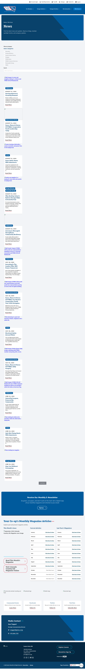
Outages (63, 2)
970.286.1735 (14, 633)
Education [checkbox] (8, 51)
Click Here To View (49, 532)
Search (5, 68)
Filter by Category (8, 46)
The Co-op (10, 22)
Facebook (33, 603)
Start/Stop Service (46, 2)
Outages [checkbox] (7, 57)
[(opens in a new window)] (25, 657)
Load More (42, 483)
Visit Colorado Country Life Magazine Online (12, 569)
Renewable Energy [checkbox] (10, 63)
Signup (41, 508)
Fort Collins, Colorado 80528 (30, 651)
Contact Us (70, 2)
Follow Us (32, 608)
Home (5, 22)
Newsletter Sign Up (65, 652)
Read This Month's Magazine (13, 561)
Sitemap (31, 665)
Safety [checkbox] (7, 65)
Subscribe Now (72, 608)
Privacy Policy (25, 665)
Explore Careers (64, 647)
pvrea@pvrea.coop (28, 654)
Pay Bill (55, 2)
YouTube (72, 603)
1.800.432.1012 (27, 652)
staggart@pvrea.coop (16, 630)
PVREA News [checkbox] (8, 59)
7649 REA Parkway (28, 649)
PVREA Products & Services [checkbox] (12, 61)
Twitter (52, 603)
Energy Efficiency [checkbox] (9, 53)
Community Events (13, 603)
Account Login (34, 2)
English (74, 665)
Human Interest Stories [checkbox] (11, 55)
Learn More (12, 608)
